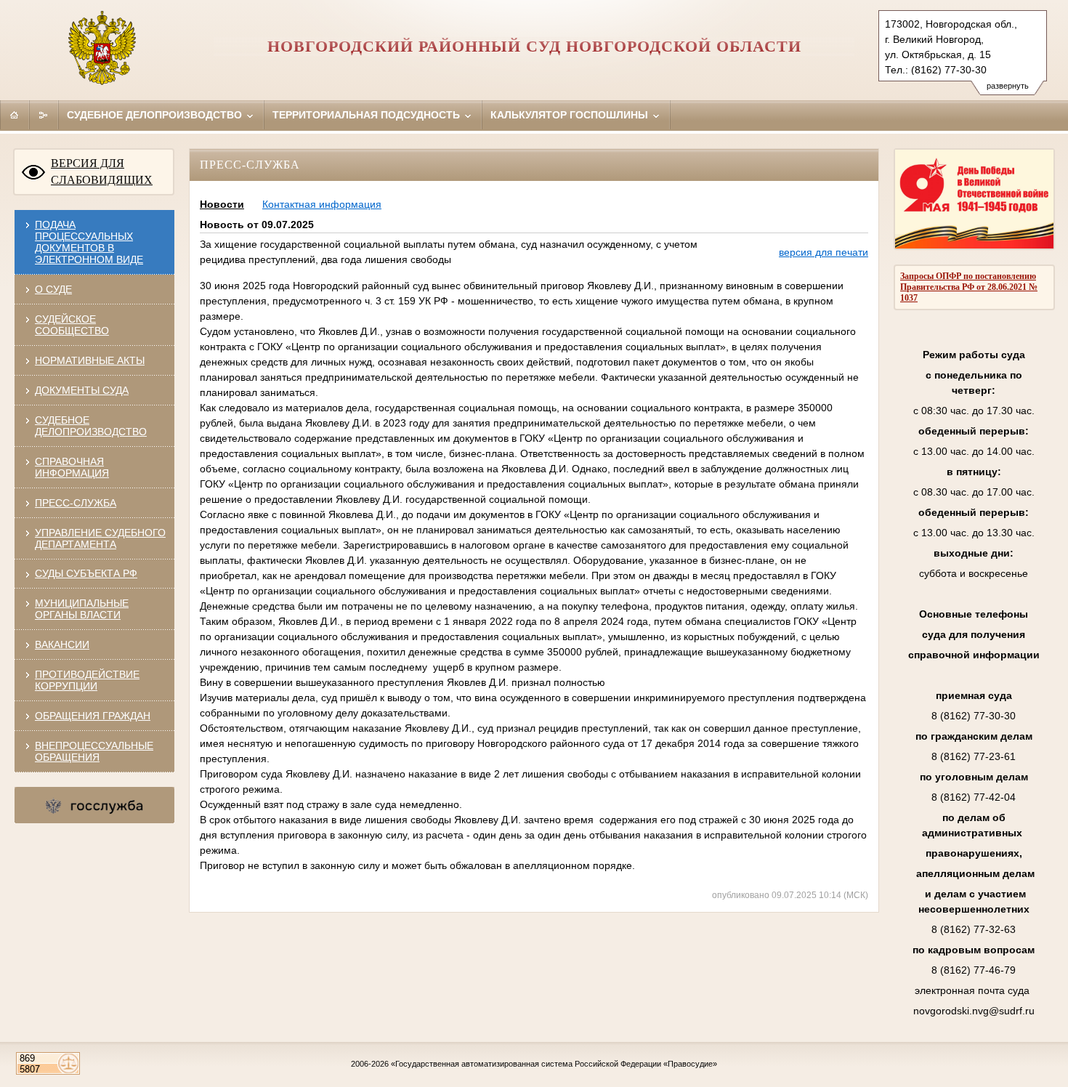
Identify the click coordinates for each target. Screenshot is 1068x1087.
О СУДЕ (53, 289)
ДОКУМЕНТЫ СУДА (82, 390)
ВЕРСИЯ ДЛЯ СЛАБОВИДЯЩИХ (102, 171)
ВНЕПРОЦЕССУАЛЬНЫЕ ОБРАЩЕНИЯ (94, 751)
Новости (222, 204)
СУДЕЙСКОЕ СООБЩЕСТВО (72, 324)
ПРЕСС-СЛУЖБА (75, 503)
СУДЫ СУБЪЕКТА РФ (86, 573)
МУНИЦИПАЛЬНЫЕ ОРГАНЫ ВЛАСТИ (82, 609)
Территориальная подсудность (367, 115)
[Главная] (14, 114)
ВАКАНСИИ (62, 644)
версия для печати (823, 252)
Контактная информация (321, 204)
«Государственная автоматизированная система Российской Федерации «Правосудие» (554, 1063)
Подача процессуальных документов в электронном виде (89, 242)
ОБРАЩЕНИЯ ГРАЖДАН (92, 716)
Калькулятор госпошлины (570, 115)
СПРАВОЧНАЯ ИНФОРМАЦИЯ (72, 467)
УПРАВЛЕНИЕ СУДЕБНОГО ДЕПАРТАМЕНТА (100, 538)
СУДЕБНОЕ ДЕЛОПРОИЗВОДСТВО (91, 425)
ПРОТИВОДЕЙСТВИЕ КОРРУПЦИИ (87, 680)
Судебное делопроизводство (156, 115)
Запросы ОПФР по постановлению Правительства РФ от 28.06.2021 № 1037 (968, 287)
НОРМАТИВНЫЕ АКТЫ (90, 360)
